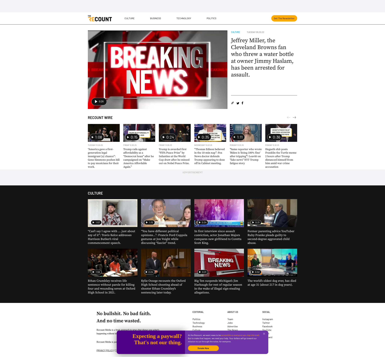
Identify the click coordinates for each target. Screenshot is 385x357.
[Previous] (294, 118)
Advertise (232, 326)
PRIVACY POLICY (105, 350)
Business (155, 18)
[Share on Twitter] (237, 103)
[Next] (288, 118)
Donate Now (203, 348)
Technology (183, 18)
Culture (130, 18)
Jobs (230, 322)
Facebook (267, 326)
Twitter (266, 322)
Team (230, 319)
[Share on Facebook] (242, 103)
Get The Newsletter (284, 18)
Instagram (267, 319)
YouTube (266, 329)
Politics (211, 18)
